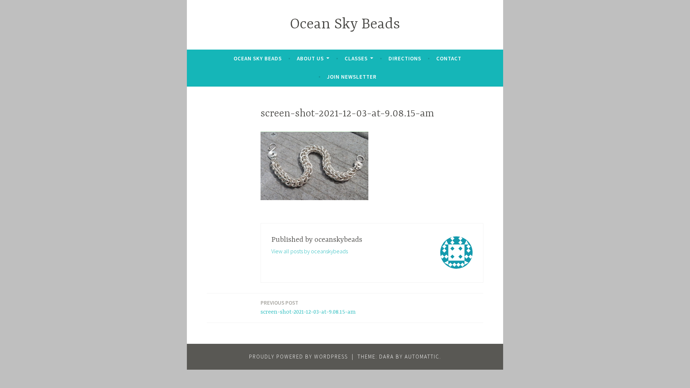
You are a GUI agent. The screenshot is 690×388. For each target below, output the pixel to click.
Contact (448, 58)
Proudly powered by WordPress (298, 356)
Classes (356, 58)
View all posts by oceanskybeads (309, 251)
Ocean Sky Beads (345, 24)
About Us (310, 58)
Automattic (422, 356)
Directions (404, 58)
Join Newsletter (352, 76)
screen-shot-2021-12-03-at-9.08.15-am (308, 307)
